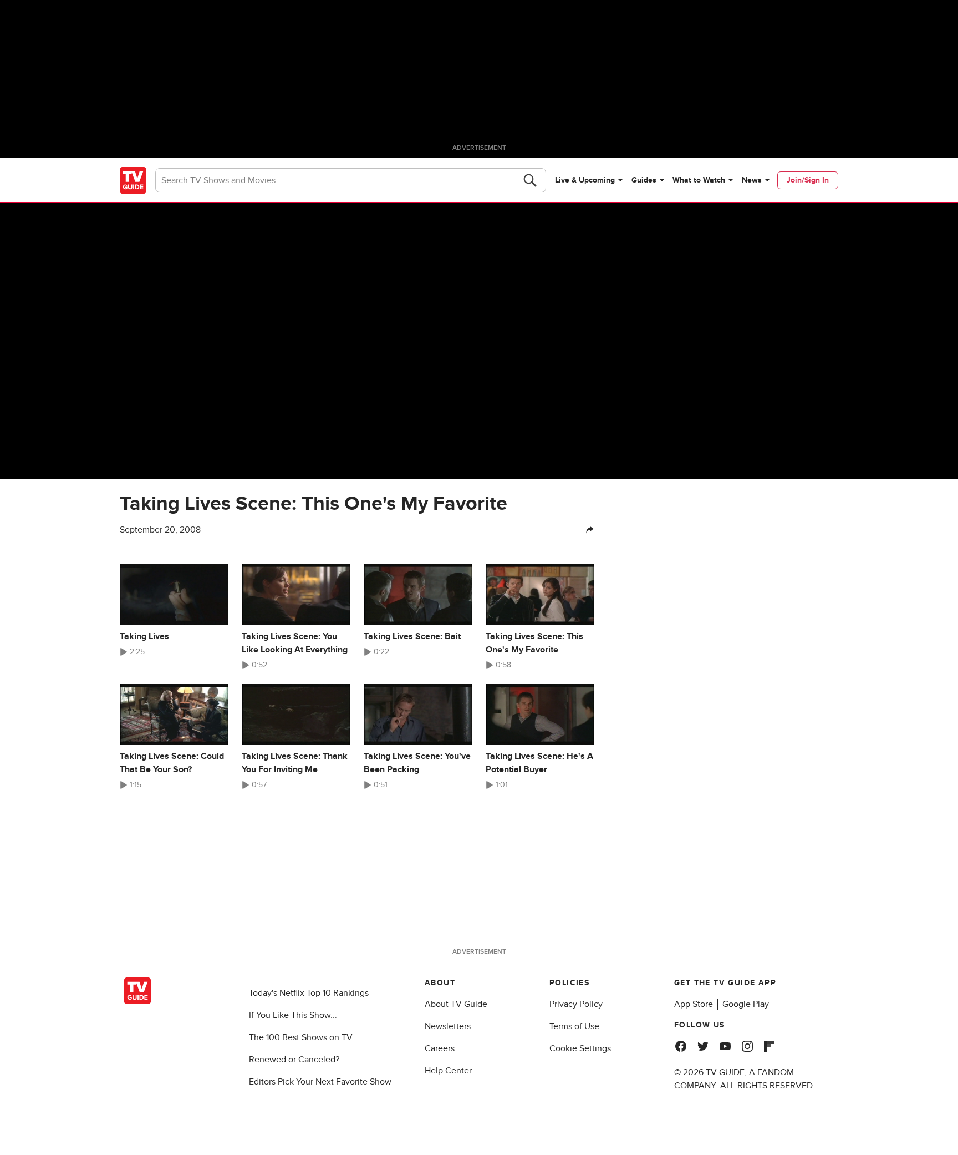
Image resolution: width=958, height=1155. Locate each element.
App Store (693, 1004)
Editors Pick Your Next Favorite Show (320, 1081)
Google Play (745, 1004)
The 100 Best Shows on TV (301, 1037)
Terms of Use (574, 1026)
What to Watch (698, 180)
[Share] (589, 529)
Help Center (448, 1070)
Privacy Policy (576, 1004)
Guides (643, 180)
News (752, 180)
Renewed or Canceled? (294, 1059)
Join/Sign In (808, 180)
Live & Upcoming (585, 180)
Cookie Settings (580, 1048)
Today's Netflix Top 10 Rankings (309, 993)
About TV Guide (456, 1004)
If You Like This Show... (293, 1015)
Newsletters (448, 1026)
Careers (440, 1048)
